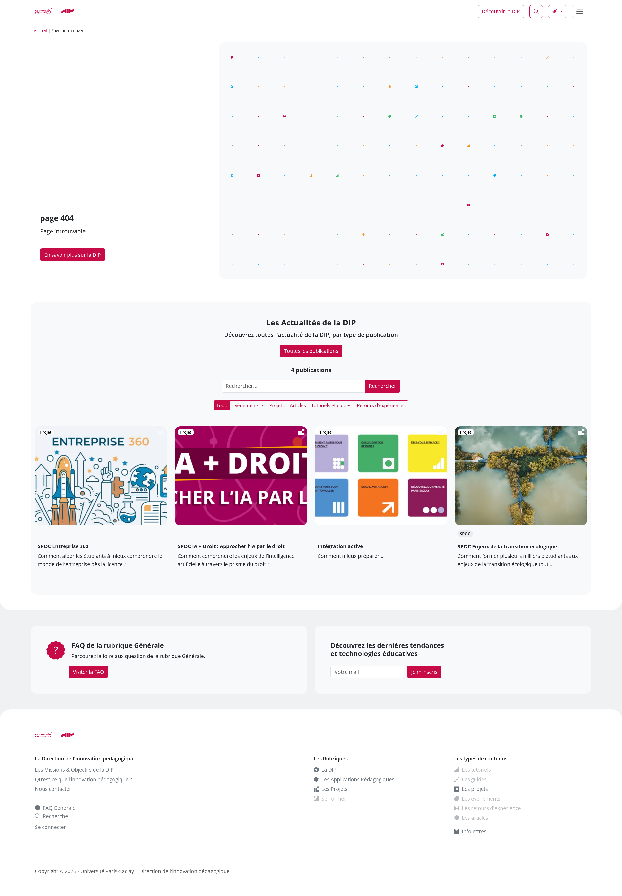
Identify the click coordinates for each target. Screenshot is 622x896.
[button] (62, 11)
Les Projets (334, 788)
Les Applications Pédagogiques (357, 779)
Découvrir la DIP (501, 11)
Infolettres (474, 831)
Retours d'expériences (381, 405)
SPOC (465, 534)
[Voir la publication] (101, 533)
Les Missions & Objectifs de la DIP (74, 769)
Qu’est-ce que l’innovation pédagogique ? (83, 779)
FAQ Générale (59, 807)
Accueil (40, 30)
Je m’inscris (424, 671)
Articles (298, 405)
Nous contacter (53, 788)
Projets (277, 405)
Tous (221, 405)
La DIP (329, 769)
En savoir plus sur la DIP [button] (72, 254)
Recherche (55, 815)
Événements (246, 405)
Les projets (475, 788)
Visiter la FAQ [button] (88, 671)
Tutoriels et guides (331, 405)
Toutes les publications (311, 350)
